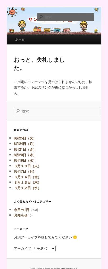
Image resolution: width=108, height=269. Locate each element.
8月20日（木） (25, 154)
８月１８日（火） (27, 165)
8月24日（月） (25, 143)
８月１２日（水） (27, 187)
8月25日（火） (25, 138)
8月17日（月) (24, 171)
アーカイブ (22, 248)
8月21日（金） (25, 149)
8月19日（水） (25, 160)
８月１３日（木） (27, 182)
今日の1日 (21, 209)
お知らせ (21, 215)
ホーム (20, 39)
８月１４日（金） (27, 176)
